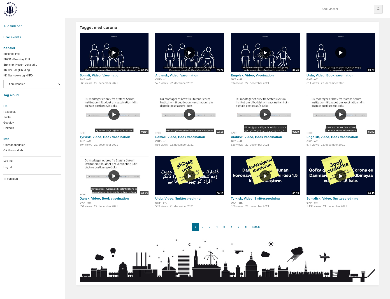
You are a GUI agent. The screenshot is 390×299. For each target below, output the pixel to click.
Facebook (9, 111)
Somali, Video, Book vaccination (180, 137)
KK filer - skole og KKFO (18, 75)
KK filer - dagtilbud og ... (17, 70)
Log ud (7, 167)
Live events (12, 37)
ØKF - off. (85, 79)
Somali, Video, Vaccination (100, 75)
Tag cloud (11, 95)
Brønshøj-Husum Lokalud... (20, 64)
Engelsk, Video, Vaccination (252, 75)
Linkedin (8, 128)
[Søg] (378, 9)
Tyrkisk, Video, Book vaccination (105, 137)
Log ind (8, 160)
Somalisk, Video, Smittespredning (332, 198)
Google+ (8, 122)
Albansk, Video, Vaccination (176, 75)
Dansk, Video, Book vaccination (104, 198)
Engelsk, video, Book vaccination (332, 137)
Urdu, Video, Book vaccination (329, 75)
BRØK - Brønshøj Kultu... (18, 59)
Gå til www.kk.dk (13, 150)
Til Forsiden (10, 178)
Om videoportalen (14, 145)
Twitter (7, 117)
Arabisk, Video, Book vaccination (256, 137)
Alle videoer (12, 26)
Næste (256, 226)
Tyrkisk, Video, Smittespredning (255, 198)
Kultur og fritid (11, 53)
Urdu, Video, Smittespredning (178, 198)
